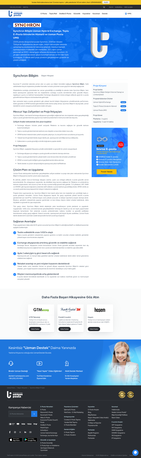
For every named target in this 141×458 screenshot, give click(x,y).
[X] (20, 432)
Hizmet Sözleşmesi (88, 455)
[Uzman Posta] (15, 14)
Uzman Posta (11, 388)
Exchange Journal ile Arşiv (49, 435)
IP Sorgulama (116, 438)
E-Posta (44, 14)
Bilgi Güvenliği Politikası (119, 415)
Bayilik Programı (93, 433)
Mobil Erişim (44, 428)
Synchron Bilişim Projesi (37, 388)
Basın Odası (116, 418)
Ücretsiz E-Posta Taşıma (72, 420)
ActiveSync (44, 430)
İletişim (132, 455)
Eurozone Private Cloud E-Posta (49, 421)
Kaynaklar (86, 14)
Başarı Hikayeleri (22, 388)
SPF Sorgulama (117, 425)
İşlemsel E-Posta (69, 410)
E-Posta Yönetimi (70, 435)
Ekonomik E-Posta (46, 412)
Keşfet (106, 2)
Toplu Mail (53, 14)
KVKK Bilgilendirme (102, 455)
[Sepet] (105, 7)
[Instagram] (15, 432)
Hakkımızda (116, 410)
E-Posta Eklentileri (70, 425)
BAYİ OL (25, 7)
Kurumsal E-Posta (46, 415)
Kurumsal (96, 14)
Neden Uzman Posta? (119, 412)
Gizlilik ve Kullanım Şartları (119, 455)
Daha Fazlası (35, 329)
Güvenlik (76, 14)
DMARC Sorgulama (118, 433)
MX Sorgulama (117, 428)
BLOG (111, 7)
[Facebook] (10, 432)
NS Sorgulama (116, 435)
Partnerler (91, 438)
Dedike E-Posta (65, 14)
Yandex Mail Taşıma (70, 422)
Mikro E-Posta (45, 418)
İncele (123, 102)
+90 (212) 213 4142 (15, 7)
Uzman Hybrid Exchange (48, 433)
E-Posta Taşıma (69, 432)
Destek (105, 14)
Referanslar (92, 435)
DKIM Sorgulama (117, 430)
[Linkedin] (25, 432)
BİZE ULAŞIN (128, 7)
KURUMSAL (118, 7)
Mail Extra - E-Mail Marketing (73, 412)
